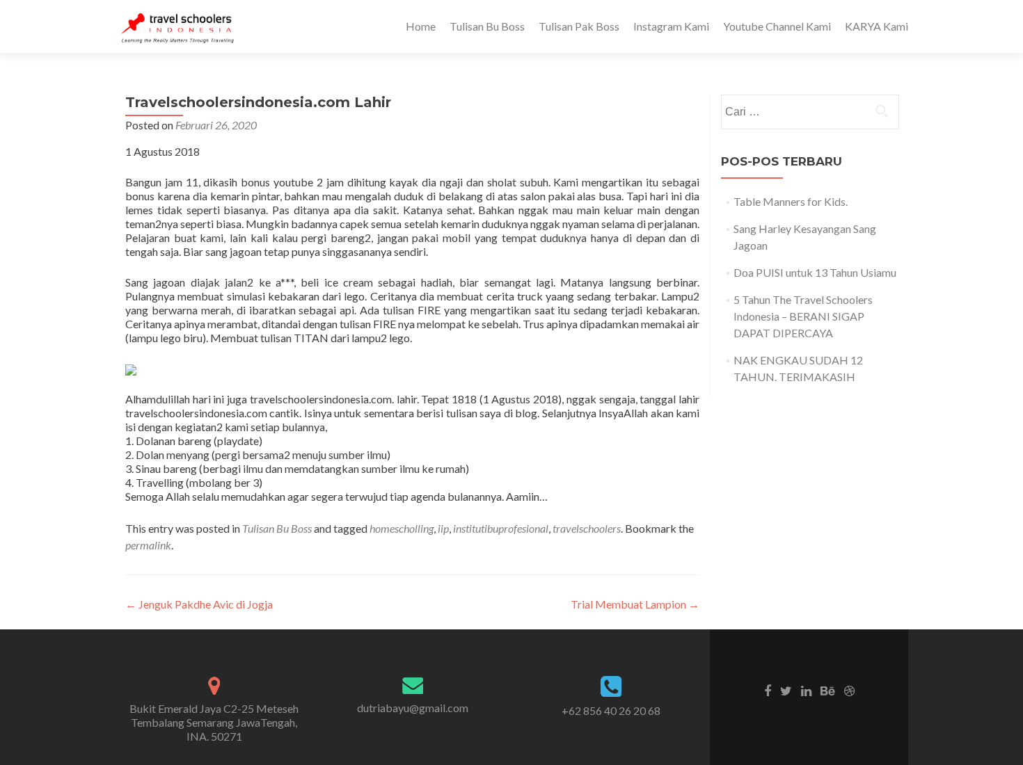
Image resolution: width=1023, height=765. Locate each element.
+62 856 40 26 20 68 (611, 710)
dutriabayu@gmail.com (412, 707)
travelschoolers (587, 528)
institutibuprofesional (500, 528)
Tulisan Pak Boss (579, 26)
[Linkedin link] (806, 690)
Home (421, 26)
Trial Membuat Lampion (635, 604)
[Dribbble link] (849, 690)
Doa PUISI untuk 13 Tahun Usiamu (814, 272)
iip (443, 528)
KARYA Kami (876, 26)
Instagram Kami (671, 26)
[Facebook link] (767, 690)
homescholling (402, 528)
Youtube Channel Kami (777, 26)
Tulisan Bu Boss (487, 26)
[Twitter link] (786, 690)
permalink (148, 544)
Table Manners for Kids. (790, 201)
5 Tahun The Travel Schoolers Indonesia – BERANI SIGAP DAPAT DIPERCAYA (803, 316)
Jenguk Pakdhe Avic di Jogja (199, 604)
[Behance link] (827, 690)
